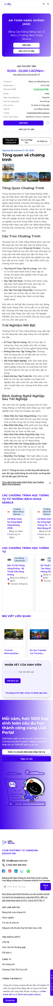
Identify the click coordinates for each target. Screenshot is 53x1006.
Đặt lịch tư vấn (26, 51)
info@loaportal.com (16, 860)
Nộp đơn (26, 45)
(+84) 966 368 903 (16, 865)
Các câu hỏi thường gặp (14, 947)
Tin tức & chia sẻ (10, 922)
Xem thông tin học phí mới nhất (25, 74)
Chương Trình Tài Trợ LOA (14, 969)
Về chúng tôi (8, 964)
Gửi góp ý (7, 952)
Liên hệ (5, 942)
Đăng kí (45, 886)
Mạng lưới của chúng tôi (14, 912)
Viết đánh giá (12, 681)
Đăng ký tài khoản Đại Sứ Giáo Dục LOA (22, 928)
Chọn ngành (8, 917)
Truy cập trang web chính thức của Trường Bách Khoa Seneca (23, 483)
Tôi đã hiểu (10, 1000)
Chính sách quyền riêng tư (29, 994)
